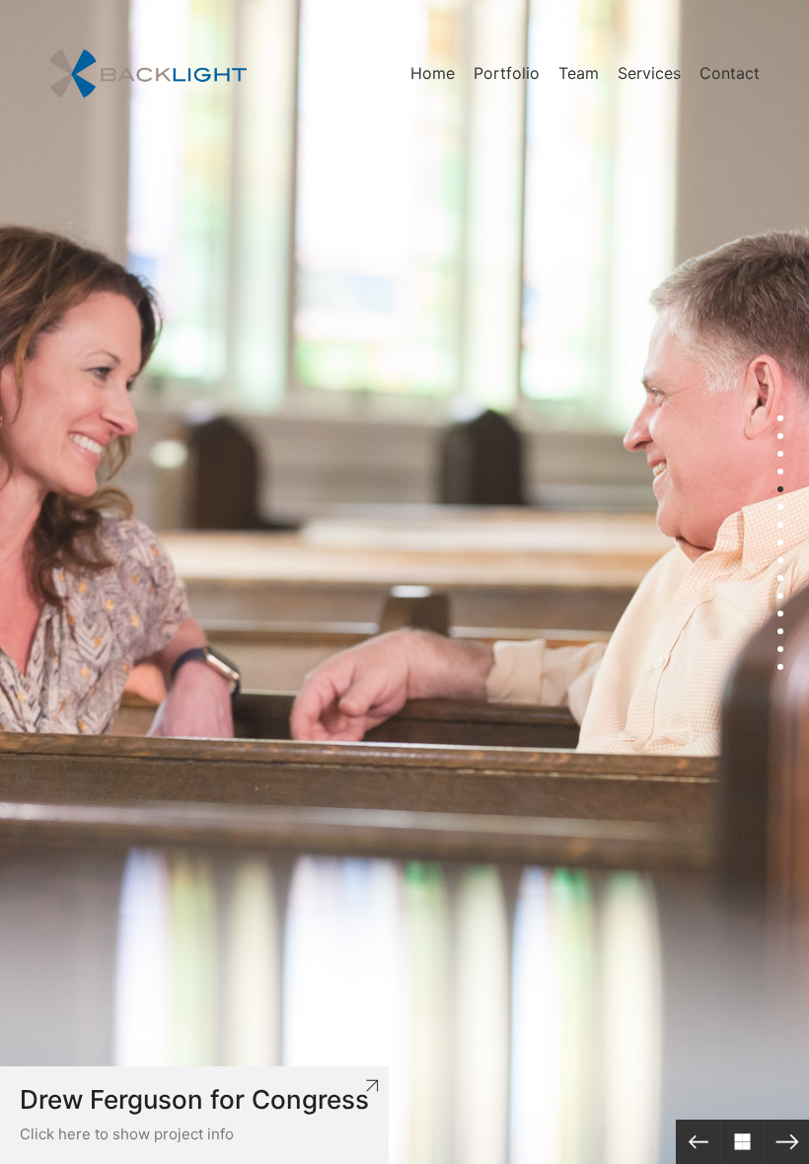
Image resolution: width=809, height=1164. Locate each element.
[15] (780, 667)
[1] (780, 418)
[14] (780, 649)
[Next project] (787, 1142)
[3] (780, 454)
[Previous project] (698, 1142)
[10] (780, 578)
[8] (780, 542)
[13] (780, 631)
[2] (780, 436)
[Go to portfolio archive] (742, 1142)
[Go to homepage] (148, 73)
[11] (780, 596)
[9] (780, 560)
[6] (780, 507)
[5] (780, 489)
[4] (780, 471)
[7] (780, 525)
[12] (780, 613)
